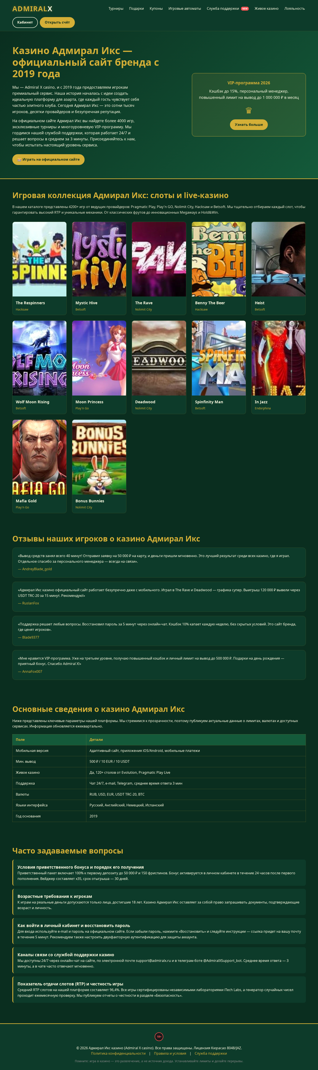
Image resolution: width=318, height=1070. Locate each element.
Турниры (116, 8)
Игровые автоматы (185, 8)
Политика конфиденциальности (118, 1053)
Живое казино (267, 8)
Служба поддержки (227, 8)
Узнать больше (249, 124)
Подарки (136, 8)
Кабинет (25, 22)
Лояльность (294, 8)
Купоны (156, 8)
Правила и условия (170, 1053)
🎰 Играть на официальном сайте (48, 159)
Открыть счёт (57, 22)
